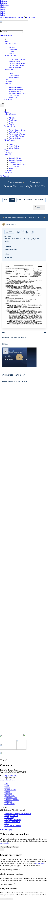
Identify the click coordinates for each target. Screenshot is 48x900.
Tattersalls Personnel (11, 800)
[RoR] (21, 749)
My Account (30, 17)
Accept (3, 847)
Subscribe (20, 17)
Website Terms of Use (12, 822)
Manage (15, 847)
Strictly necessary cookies (9, 869)
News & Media (9, 796)
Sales (6, 784)
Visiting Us (8, 802)
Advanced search (6, 35)
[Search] (3, 29)
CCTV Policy (9, 818)
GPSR (6, 824)
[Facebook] (6, 761)
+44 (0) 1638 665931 (9, 776)
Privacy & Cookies (11, 816)
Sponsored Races (10, 798)
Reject (9, 847)
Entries (6, 786)
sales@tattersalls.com (7, 780)
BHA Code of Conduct (12, 826)
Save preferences (6, 899)
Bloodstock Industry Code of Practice (17, 814)
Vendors (7, 792)
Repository (4, 17)
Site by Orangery (6, 829)
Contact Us (12, 17)
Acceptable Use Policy (12, 820)
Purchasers (8, 794)
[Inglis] (27, 738)
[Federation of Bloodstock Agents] (8, 749)
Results (7, 788)
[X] (3, 761)
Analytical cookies (7, 884)
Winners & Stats (10, 790)
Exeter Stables (9, 804)
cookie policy (4, 843)
